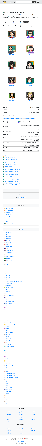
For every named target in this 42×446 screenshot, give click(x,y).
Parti (6, 352)
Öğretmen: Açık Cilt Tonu (9, 157)
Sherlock (7, 363)
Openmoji (11, 100)
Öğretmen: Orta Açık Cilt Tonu (10, 159)
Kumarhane (7, 326)
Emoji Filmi (7, 285)
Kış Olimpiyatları (8, 332)
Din (6, 266)
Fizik (6, 297)
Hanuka (6, 307)
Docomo (21, 419)
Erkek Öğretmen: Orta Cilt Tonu (10, 171)
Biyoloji (6, 254)
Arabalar (7, 234)
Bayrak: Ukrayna (8, 223)
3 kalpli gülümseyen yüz (10, 210)
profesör (32, 118)
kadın (22, 118)
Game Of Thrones (9, 301)
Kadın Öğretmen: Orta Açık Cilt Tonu (11, 179)
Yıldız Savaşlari (8, 389)
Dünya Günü (7, 277)
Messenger (21, 414)
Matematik (7, 334)
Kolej (6, 320)
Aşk (6, 244)
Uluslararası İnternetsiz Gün (11, 377)
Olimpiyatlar (7, 350)
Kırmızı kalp (7, 217)
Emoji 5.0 (21, 428)
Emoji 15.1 (9, 433)
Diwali (6, 268)
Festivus (7, 291)
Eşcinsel (7, 397)
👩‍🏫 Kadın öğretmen (23, 14)
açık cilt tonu (6, 118)
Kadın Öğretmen (7, 176)
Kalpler (6, 315)
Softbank (33, 417)
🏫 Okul (9, 16)
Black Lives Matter (9, 256)
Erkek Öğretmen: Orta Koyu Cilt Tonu (11, 173)
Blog (21, 194)
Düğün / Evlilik (8, 283)
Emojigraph (10, 2)
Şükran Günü (8, 403)
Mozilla (21, 417)
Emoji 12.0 (9, 430)
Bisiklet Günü (8, 252)
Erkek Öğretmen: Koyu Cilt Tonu (10, 174)
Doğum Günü (8, 270)
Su (5, 369)
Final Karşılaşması (9, 295)
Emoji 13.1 (9, 432)
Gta (6, 299)
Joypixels (30, 85)
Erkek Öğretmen (7, 166)
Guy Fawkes (7, 305)
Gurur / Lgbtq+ (8, 303)
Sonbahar (7, 367)
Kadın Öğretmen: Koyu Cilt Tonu (10, 184)
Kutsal (6, 328)
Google (30, 39)
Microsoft (30, 69)
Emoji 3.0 (33, 427)
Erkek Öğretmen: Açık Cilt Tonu (10, 167)
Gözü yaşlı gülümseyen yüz (10, 212)
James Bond (7, 313)
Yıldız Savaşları (8, 391)
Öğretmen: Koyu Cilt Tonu (9, 164)
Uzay (6, 379)
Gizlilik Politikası (21, 441)
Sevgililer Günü (8, 361)
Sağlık (6, 358)
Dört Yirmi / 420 (8, 273)
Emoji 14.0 (21, 432)
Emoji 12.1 (21, 430)
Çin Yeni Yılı (7, 399)
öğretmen (27, 118)
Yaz (6, 385)
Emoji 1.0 (8, 427)
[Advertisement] (21, 7)
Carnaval (7, 258)
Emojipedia (9, 421)
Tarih (6, 371)
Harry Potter (7, 309)
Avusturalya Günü (9, 240)
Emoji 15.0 (33, 432)
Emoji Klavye (21, 190)
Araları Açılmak (8, 236)
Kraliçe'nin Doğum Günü (10, 324)
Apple (11, 39)
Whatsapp (11, 85)
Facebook (11, 54)
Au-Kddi (8, 419)
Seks (6, 360)
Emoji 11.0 (33, 428)
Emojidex (30, 100)
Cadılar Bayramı (8, 395)
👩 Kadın (34, 14)
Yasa (6, 383)
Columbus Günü (8, 262)
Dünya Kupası (8, 279)
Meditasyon (7, 338)
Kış (6, 330)
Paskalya (7, 354)
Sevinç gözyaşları (8, 208)
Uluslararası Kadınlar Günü (10, 375)
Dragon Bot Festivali (9, 271)
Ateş (6, 221)
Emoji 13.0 (33, 430)
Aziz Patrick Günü (9, 242)
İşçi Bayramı (7, 401)
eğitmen (17, 118)
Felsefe (6, 289)
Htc (33, 416)
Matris (6, 336)
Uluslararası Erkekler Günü (10, 373)
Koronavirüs (7, 322)
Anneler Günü (8, 232)
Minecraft (7, 342)
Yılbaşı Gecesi (8, 387)
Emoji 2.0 (21, 427)
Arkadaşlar (7, 238)
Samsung (11, 69)
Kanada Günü (8, 316)
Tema (21, 229)
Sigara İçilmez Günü (9, 365)
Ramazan (7, 356)
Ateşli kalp (7, 216)
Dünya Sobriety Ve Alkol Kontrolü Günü (13, 281)
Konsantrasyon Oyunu (21, 197)
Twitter (30, 54)
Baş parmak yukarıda (9, 219)
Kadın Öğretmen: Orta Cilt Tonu (10, 181)
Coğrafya (7, 264)
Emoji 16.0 (21, 433)
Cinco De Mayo (8, 260)
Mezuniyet (7, 340)
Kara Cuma (7, 318)
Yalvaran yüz (7, 214)
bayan (12, 118)
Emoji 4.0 (8, 428)
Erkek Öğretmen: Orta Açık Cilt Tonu (11, 169)
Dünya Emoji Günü (9, 275)
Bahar (6, 393)
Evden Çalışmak (8, 287)
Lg (8, 417)
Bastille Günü (8, 248)
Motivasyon (7, 344)
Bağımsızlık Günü (8, 250)
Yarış (6, 381)
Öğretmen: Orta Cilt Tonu (9, 161)
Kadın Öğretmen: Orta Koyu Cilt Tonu (11, 183)
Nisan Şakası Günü (9, 346)
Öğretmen (6, 156)
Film (6, 293)
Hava (6, 311)
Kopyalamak (26, 22)
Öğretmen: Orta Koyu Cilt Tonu (10, 162)
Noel (6, 348)
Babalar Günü (8, 246)
